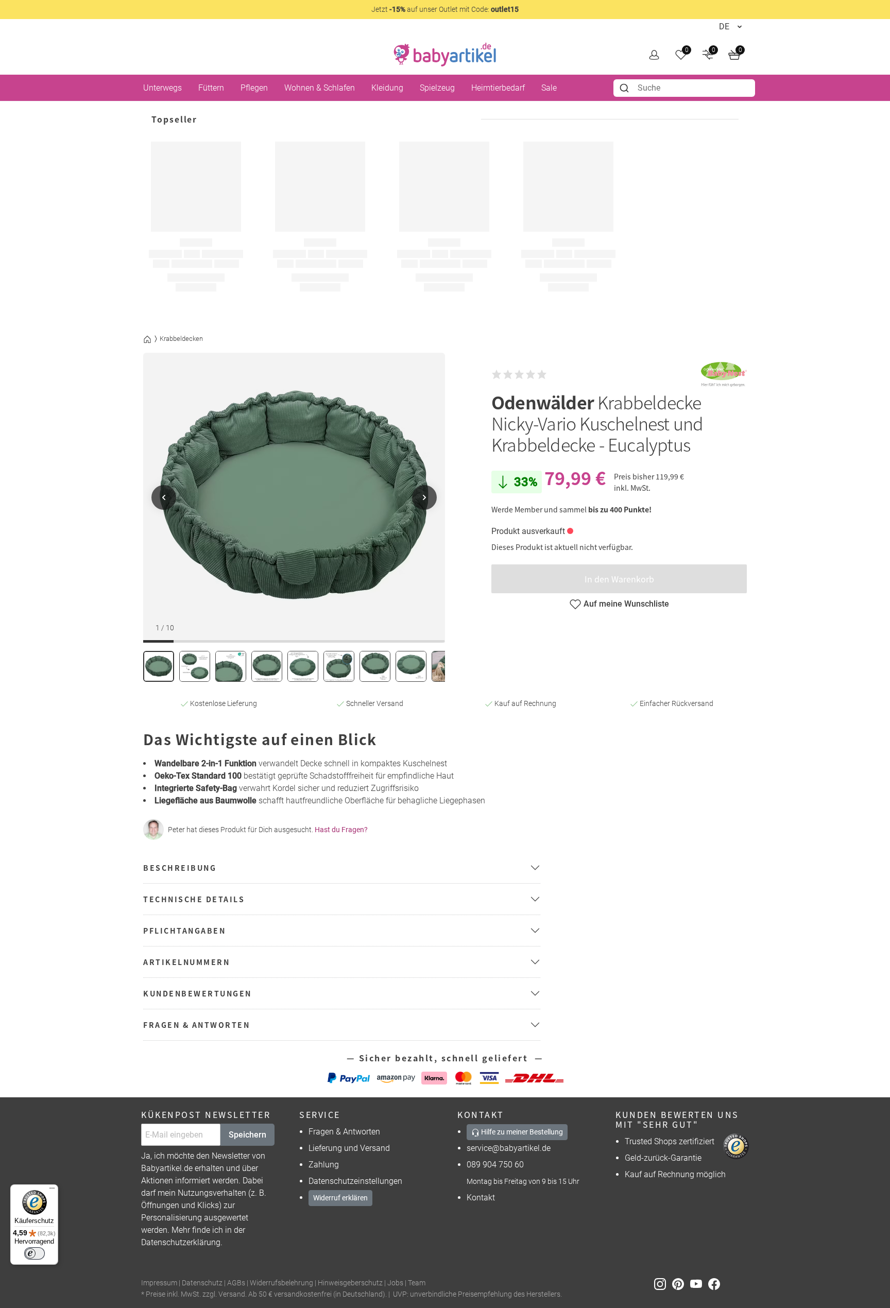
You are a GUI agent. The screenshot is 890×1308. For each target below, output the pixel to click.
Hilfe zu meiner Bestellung (521, 1132)
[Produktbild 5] (302, 666)
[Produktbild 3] (230, 666)
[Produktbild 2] (194, 666)
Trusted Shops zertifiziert (669, 1141)
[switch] (34, 1253)
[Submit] (625, 88)
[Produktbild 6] (338, 666)
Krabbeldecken (181, 338)
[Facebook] (716, 1283)
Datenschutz (202, 1283)
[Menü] (52, 1190)
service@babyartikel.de (509, 1148)
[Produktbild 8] (411, 666)
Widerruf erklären (340, 1198)
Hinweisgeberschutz (350, 1283)
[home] (445, 54)
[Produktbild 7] (375, 666)
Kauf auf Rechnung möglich (675, 1174)
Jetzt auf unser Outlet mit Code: (445, 9)
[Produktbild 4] (266, 666)
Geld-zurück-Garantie (663, 1158)
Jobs (395, 1283)
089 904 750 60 (495, 1164)
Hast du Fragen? (341, 829)
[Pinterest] (681, 1283)
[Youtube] (699, 1283)
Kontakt (481, 1197)
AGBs (236, 1283)
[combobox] (684, 88)
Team (416, 1283)
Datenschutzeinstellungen (355, 1181)
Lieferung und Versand (349, 1148)
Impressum (159, 1283)
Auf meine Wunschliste (626, 604)
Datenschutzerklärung (180, 1242)
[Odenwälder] (723, 374)
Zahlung (324, 1164)
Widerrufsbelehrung (281, 1283)
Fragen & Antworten (344, 1132)
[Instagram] (663, 1283)
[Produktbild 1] (158, 666)
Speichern (247, 1135)
